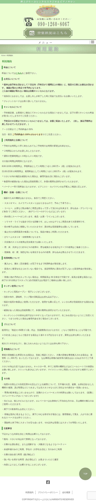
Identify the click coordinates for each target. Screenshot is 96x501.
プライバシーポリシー (48, 492)
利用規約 (30, 492)
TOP (85, 474)
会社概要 (66, 492)
